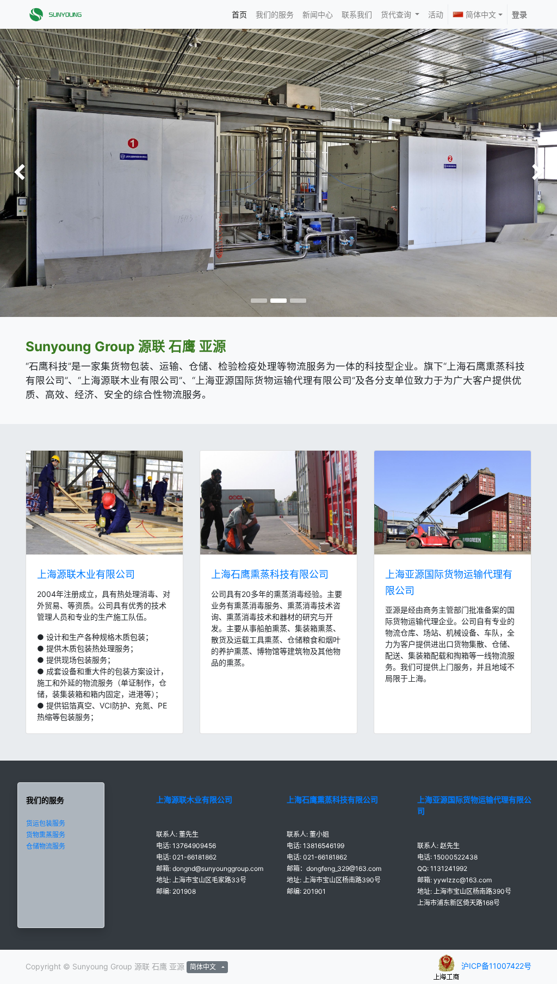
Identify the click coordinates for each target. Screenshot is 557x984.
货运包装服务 (45, 823)
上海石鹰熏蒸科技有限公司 (270, 574)
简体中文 (481, 14)
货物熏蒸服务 (45, 835)
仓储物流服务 (45, 846)
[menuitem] (239, 14)
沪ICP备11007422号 (496, 965)
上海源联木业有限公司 (86, 574)
